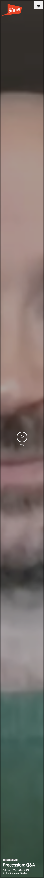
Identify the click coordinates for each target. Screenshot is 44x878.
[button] (22, 437)
